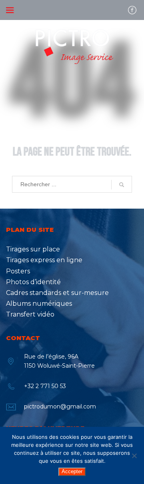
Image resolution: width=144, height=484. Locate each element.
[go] (121, 184)
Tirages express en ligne (44, 260)
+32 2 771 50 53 (45, 386)
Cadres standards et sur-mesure (57, 293)
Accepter (72, 471)
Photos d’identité (33, 282)
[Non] (134, 456)
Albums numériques (39, 303)
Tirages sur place (33, 249)
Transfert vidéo (30, 314)
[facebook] (132, 10)
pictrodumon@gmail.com (60, 406)
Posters (18, 271)
